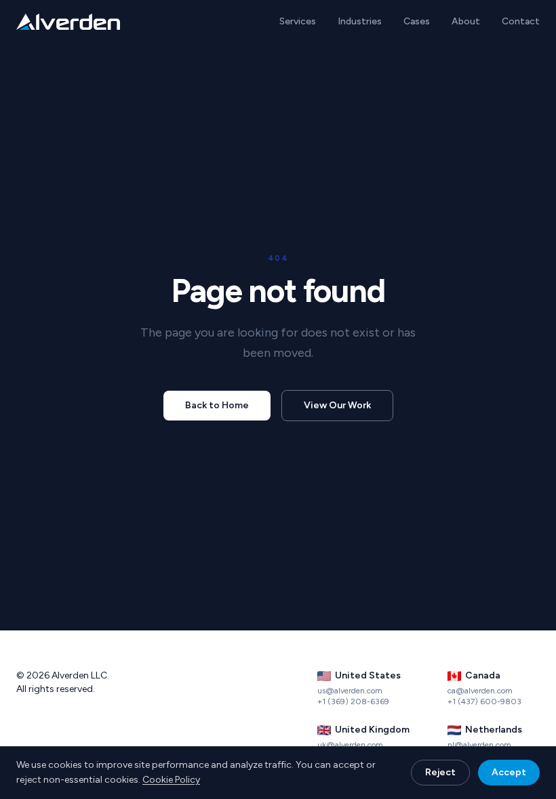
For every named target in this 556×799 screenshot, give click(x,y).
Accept (509, 772)
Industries (360, 21)
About (466, 21)
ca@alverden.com (480, 690)
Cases (416, 21)
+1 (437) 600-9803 (484, 701)
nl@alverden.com (479, 745)
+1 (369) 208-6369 (353, 701)
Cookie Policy (171, 779)
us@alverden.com (349, 690)
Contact (521, 21)
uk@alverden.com (350, 745)
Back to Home (217, 405)
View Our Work (337, 405)
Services (297, 21)
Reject (440, 772)
